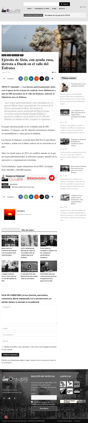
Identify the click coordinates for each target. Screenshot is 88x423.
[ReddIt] (36, 78)
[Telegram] (9, 398)
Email (33, 394)
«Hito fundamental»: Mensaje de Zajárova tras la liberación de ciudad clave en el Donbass (28, 252)
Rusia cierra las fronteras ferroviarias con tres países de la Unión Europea (78, 169)
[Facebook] (20, 78)
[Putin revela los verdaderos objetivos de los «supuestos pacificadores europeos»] (48, 240)
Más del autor (27, 229)
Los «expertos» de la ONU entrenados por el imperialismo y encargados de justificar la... (78, 114)
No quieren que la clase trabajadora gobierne (78, 85)
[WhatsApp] (26, 78)
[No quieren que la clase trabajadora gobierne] (64, 87)
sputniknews (13, 184)
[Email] (41, 78)
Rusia (9, 55)
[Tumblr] (47, 78)
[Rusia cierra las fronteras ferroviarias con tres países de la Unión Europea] (10, 240)
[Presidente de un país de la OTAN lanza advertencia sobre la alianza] (64, 141)
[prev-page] (3, 285)
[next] (84, 15)
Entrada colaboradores (65, 421)
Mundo (4, 55)
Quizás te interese (11, 229)
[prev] (81, 15)
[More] (52, 78)
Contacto (77, 421)
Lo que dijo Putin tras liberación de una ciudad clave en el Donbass (29, 276)
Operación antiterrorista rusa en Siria (23, 187)
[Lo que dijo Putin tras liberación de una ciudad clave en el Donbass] (29, 266)
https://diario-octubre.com (24, 214)
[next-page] (6, 285)
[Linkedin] (31, 78)
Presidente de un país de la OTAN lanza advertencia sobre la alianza (78, 142)
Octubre (21, 211)
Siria (22, 55)
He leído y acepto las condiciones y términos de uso (43, 403)
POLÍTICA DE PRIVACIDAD (37, 421)
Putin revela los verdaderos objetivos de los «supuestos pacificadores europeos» (48, 252)
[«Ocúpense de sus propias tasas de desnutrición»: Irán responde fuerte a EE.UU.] (64, 197)
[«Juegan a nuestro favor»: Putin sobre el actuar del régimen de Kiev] (10, 266)
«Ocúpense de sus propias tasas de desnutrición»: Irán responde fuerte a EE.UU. (77, 199)
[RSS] (4, 398)
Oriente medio (15, 55)
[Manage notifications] (6, 417)
